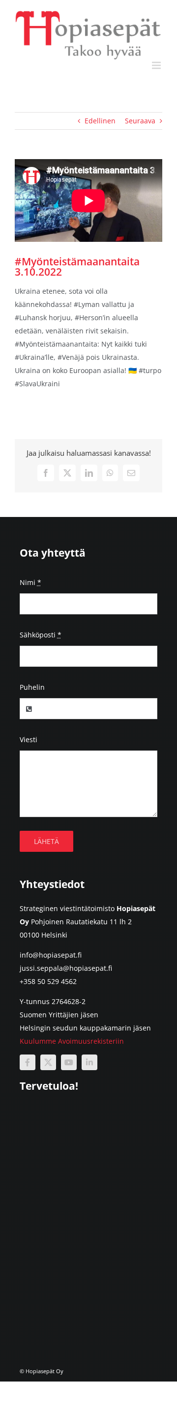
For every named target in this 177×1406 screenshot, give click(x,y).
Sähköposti (40, 634)
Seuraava (140, 120)
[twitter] (48, 1062)
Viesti (28, 739)
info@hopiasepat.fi (51, 955)
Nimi (30, 582)
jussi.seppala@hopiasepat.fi (66, 968)
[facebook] (27, 1062)
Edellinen (100, 120)
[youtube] (69, 1062)
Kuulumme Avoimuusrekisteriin (72, 1041)
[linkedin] (89, 1062)
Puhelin (32, 687)
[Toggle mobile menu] (157, 65)
